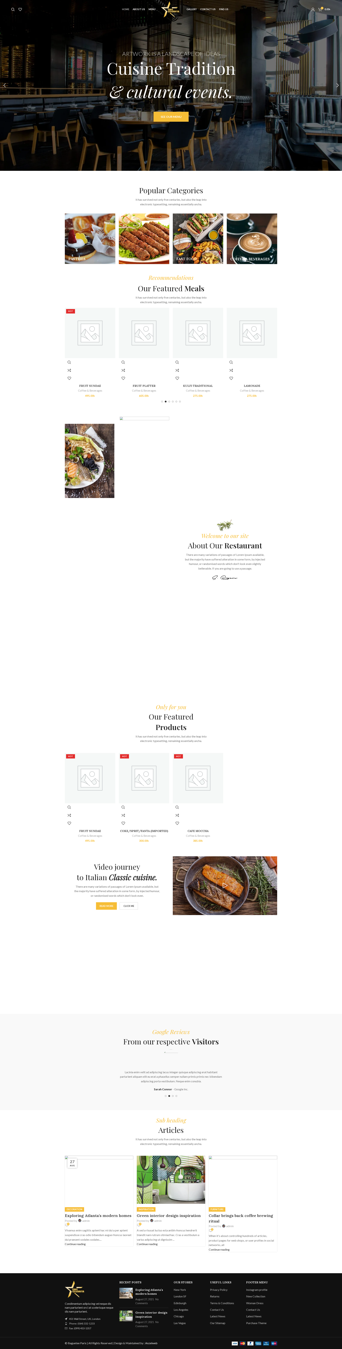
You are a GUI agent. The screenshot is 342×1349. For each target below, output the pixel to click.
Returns (214, 1296)
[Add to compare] (69, 370)
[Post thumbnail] (126, 1296)
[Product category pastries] (90, 239)
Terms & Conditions (222, 1303)
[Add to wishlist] (69, 378)
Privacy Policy (218, 1289)
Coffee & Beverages (90, 390)
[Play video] (225, 885)
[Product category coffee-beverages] (252, 239)
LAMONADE (198, 386)
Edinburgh (180, 1303)
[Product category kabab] (144, 239)
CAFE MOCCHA (198, 831)
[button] (4, 85)
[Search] (13, 9)
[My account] (313, 9)
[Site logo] (171, 9)
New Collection (255, 1296)
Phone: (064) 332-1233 (82, 1323)
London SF (180, 1296)
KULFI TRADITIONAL (144, 386)
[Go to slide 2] (173, 167)
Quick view (69, 362)
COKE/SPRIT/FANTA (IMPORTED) (252, 386)
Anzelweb (151, 1343)
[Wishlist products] (20, 9)
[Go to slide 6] (180, 401)
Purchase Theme (256, 1323)
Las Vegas (180, 1323)
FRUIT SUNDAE (90, 831)
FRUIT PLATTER (90, 386)
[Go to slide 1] (169, 167)
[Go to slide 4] (173, 401)
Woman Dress (254, 1303)
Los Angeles (181, 1309)
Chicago (179, 1316)
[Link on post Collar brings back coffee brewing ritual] (171, 1204)
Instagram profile (256, 1289)
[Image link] (75, 1288)
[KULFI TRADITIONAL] (144, 333)
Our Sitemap (217, 1323)
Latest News (217, 1316)
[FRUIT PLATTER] (90, 333)
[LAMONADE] (198, 333)
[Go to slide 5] (176, 401)
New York (180, 1289)
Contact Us (217, 1309)
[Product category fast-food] (198, 239)
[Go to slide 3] (169, 401)
